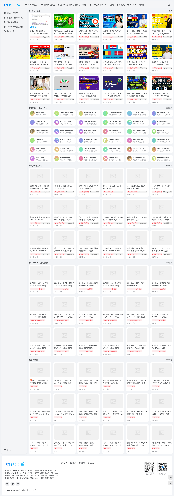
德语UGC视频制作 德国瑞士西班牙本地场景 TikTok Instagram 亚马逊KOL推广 (39, 188)
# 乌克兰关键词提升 (144, 99)
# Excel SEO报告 (144, 37)
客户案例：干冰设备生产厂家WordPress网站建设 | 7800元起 (137, 316)
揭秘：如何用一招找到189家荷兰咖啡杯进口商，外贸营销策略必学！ (137, 414)
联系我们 (73, 463)
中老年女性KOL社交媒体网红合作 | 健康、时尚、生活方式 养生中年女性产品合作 (113, 221)
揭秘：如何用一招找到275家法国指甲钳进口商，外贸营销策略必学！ (40, 445)
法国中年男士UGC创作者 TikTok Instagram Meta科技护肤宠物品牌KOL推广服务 (113, 252)
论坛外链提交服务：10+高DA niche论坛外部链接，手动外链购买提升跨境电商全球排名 (137, 35)
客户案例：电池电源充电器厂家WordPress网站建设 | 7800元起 (113, 316)
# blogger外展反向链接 (48, 37)
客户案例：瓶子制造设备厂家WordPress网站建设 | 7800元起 (64, 285)
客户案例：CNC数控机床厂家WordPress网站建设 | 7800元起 (136, 348)
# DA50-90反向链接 (71, 37)
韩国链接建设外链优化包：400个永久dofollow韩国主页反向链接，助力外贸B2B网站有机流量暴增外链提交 (162, 97)
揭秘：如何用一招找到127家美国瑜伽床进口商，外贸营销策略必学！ (88, 445)
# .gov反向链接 (167, 37)
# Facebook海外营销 (72, 223)
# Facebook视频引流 (72, 192)
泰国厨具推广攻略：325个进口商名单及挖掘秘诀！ (64, 381)
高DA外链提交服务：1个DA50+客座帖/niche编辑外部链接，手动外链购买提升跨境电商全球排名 (40, 35)
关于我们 (63, 463)
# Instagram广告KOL (145, 223)
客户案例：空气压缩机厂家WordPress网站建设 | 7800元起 (162, 348)
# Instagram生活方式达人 (122, 254)
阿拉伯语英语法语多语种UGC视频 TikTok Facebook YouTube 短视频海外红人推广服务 (137, 190)
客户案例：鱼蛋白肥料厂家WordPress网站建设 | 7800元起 (40, 348)
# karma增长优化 (95, 37)
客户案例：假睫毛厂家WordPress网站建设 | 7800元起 (111, 348)
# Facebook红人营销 (96, 223)
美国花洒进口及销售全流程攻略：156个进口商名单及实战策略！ (162, 445)
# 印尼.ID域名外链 (144, 68)
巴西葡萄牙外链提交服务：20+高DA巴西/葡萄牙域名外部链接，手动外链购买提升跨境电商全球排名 (113, 97)
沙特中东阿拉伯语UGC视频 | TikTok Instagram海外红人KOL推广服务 (39, 250)
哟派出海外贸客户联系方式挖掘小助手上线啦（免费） (40, 382)
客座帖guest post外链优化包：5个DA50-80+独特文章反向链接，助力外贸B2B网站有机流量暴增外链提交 (64, 35)
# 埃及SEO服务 (94, 68)
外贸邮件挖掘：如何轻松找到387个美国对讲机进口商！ (40, 414)
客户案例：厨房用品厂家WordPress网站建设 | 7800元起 (161, 285)
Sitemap (91, 463)
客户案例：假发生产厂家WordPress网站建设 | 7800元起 (39, 285)
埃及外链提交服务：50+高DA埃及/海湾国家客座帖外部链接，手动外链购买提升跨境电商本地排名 (88, 66)
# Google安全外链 (120, 99)
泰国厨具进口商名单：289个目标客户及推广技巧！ (112, 381)
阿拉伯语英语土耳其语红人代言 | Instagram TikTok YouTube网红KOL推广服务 (162, 188)
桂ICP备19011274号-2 (30, 490)
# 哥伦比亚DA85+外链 (72, 68)
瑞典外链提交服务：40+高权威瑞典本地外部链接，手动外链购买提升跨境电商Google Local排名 (137, 97)
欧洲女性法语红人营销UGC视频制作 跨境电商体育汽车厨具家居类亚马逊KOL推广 (136, 252)
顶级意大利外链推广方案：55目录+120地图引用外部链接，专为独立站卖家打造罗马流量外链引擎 (64, 97)
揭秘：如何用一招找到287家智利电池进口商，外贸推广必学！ (137, 382)
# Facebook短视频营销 (121, 192)
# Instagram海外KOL (48, 223)
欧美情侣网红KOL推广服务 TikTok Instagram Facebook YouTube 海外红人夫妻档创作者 (89, 190)
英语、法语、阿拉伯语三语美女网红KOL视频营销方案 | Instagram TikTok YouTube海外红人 (64, 252)
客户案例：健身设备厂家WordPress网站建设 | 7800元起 (112, 285)
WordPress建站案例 (38, 289)
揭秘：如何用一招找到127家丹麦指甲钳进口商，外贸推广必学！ (64, 445)
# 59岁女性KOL (167, 223)
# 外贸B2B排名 (46, 99)
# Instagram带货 (70, 254)
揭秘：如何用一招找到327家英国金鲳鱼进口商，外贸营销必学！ (113, 445)
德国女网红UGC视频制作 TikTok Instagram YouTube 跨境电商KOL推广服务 (63, 190)
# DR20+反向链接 (120, 37)
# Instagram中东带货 (48, 254)
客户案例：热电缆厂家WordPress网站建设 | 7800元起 (38, 316)
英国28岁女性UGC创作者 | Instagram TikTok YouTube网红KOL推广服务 (40, 219)
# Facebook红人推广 (121, 223)
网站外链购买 (36, 37)
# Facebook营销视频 (145, 192)
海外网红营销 (36, 192)
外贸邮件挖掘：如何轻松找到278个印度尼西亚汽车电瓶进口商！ (162, 414)
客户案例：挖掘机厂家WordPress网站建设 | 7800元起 (135, 285)
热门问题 (34, 386)
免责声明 (82, 463)
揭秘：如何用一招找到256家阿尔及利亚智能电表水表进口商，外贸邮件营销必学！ (113, 415)
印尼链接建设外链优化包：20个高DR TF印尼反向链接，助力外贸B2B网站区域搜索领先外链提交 (137, 66)
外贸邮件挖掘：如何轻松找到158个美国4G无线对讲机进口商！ (162, 382)
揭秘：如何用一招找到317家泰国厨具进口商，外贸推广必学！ (88, 382)
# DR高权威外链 (46, 68)
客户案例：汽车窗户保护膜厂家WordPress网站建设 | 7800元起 (64, 316)
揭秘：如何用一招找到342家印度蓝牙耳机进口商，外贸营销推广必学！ (137, 445)
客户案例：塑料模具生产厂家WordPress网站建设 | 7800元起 (88, 316)
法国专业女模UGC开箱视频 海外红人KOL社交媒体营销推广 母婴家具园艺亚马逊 (161, 252)
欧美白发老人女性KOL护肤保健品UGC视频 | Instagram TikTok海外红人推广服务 (137, 221)
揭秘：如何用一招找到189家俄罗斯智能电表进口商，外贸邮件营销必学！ (88, 414)
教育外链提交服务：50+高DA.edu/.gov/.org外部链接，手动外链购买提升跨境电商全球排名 (162, 35)
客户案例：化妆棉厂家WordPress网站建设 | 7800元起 (160, 316)
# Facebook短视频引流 (97, 192)
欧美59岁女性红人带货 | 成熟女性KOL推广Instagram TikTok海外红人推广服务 (162, 219)
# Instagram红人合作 (48, 192)
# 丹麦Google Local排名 (121, 68)
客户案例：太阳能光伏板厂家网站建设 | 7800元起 (88, 346)
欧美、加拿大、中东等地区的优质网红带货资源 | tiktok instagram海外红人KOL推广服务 (88, 252)
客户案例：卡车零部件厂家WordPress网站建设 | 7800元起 (88, 285)
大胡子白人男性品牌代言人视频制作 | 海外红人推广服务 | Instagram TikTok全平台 (88, 221)
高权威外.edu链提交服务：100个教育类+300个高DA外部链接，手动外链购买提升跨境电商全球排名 (40, 66)
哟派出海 (20, 490)
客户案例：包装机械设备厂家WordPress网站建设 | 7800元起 (64, 348)
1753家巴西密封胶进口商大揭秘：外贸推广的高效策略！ (64, 414)
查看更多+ (169, 11)
